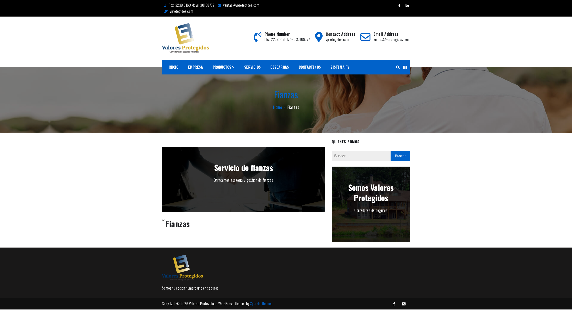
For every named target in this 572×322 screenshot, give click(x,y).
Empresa (195, 67)
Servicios (252, 67)
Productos (222, 67)
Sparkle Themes (261, 303)
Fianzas (178, 224)
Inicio (173, 67)
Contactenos (310, 67)
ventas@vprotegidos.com (241, 5)
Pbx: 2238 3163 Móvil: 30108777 (191, 5)
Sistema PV (339, 67)
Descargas (279, 67)
